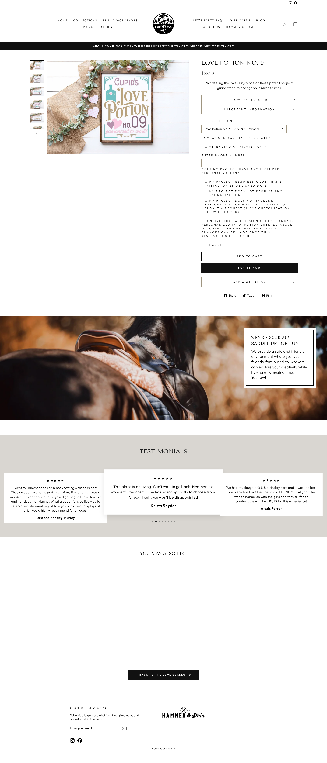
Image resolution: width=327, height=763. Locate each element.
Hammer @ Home (240, 27)
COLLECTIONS (85, 20)
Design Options (218, 121)
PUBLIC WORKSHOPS (120, 20)
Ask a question (249, 282)
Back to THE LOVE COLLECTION (166, 674)
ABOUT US (211, 27)
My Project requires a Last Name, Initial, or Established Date (244, 183)
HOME (63, 20)
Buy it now (250, 267)
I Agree (217, 244)
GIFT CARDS (240, 20)
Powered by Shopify (163, 748)
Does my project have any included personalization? (240, 171)
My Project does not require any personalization (244, 193)
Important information (249, 109)
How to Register (250, 99)
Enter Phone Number (223, 155)
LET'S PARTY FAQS (208, 20)
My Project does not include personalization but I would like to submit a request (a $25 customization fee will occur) (247, 206)
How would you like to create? (235, 137)
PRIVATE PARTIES (97, 27)
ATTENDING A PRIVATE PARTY (238, 146)
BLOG (260, 20)
